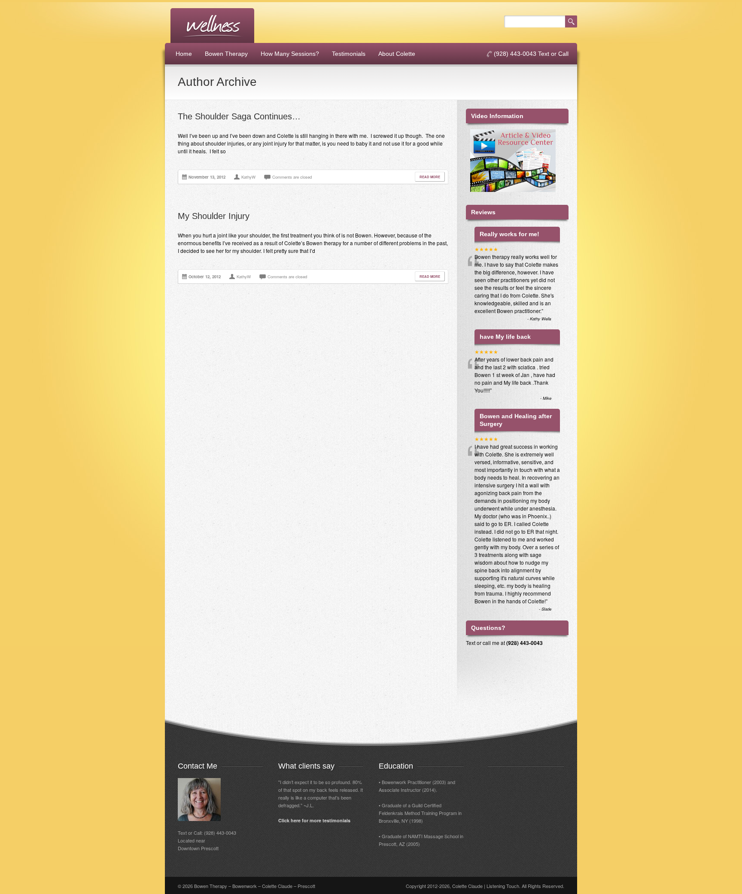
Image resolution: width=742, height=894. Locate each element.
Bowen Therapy (226, 53)
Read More (430, 176)
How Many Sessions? (290, 53)
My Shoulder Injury (213, 216)
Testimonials (348, 53)
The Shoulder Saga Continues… (239, 116)
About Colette (396, 53)
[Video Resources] (517, 198)
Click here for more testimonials (314, 820)
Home (184, 53)
